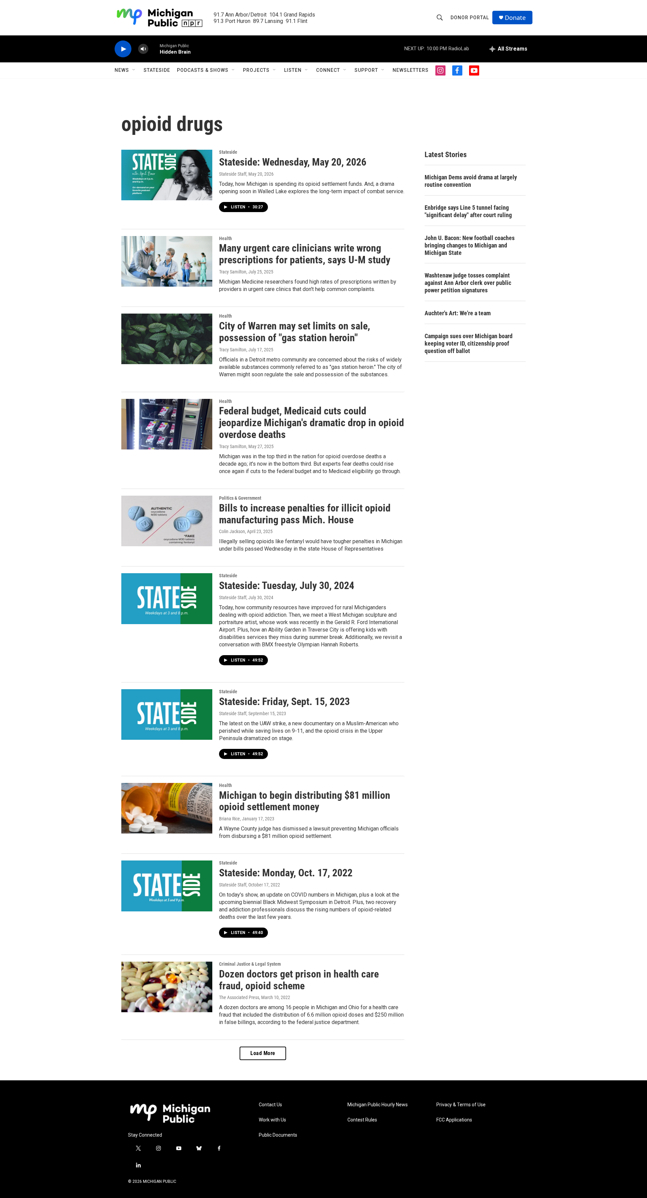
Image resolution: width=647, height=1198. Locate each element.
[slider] (154, 48)
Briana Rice (229, 818)
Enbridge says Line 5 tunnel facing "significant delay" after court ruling (468, 211)
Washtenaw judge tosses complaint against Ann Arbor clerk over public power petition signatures (468, 283)
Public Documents (278, 1135)
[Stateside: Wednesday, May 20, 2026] (166, 175)
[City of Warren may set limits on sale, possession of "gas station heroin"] (166, 339)
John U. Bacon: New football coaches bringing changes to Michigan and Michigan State (470, 245)
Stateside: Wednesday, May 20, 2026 (292, 162)
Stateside (157, 70)
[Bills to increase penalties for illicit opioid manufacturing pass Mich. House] (166, 521)
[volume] (143, 49)
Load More (262, 1053)
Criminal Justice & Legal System (250, 964)
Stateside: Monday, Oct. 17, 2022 (285, 873)
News (122, 70)
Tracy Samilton (232, 271)
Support (366, 70)
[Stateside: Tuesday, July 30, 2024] (166, 598)
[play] (123, 49)
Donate (515, 17)
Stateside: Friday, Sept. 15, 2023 (284, 701)
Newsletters (411, 70)
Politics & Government (240, 498)
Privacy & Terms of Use (461, 1104)
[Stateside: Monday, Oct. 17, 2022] (166, 885)
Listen (293, 70)
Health (225, 238)
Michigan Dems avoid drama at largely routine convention (471, 181)
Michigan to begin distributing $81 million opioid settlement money (304, 801)
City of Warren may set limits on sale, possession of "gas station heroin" (294, 332)
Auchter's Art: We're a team (458, 313)
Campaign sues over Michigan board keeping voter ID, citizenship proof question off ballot (469, 343)
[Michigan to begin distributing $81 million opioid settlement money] (166, 808)
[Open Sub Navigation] (134, 70)
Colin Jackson (232, 531)
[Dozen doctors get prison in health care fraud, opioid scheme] (166, 987)
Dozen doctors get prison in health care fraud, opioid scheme (299, 980)
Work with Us (272, 1119)
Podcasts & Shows (202, 70)
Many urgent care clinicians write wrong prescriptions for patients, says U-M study (304, 254)
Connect (328, 70)
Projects (256, 70)
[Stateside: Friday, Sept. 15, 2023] (166, 714)
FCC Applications (454, 1119)
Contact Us (270, 1104)
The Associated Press (239, 997)
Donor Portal (470, 17)
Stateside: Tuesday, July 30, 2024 (286, 585)
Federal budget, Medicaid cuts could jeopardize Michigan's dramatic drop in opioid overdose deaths (311, 422)
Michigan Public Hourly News (377, 1104)
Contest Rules (362, 1119)
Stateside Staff (232, 174)
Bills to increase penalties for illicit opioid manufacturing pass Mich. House (305, 514)
